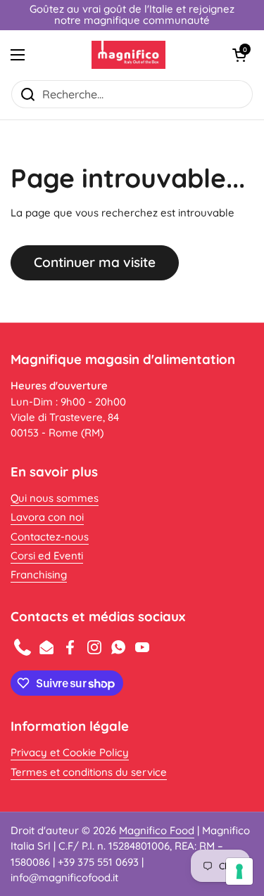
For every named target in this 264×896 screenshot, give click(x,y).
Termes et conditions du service (89, 772)
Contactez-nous (50, 536)
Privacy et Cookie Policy (70, 752)
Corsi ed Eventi (47, 555)
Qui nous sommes (55, 498)
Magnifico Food (156, 830)
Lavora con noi (47, 517)
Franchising (39, 574)
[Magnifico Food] (128, 55)
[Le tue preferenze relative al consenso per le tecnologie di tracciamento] (239, 871)
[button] (239, 55)
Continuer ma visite (95, 262)
